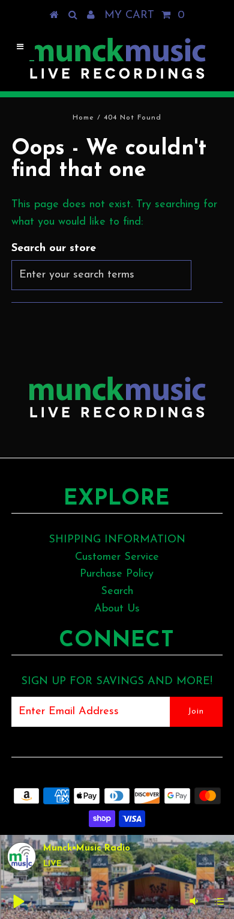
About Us (117, 609)
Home (83, 117)
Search (117, 591)
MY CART (144, 15)
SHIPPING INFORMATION (117, 540)
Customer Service (117, 557)
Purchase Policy (117, 574)
